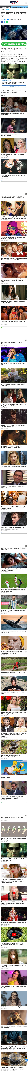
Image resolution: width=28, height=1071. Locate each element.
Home (2, 9)
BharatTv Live (6, 19)
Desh (7, 9)
